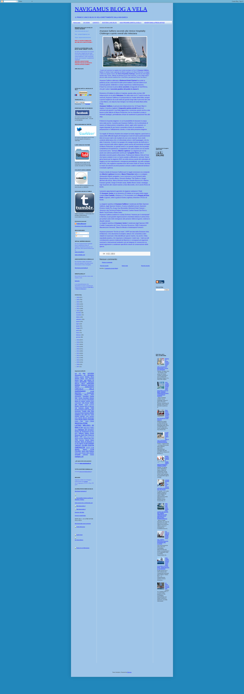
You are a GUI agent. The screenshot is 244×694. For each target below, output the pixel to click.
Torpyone (81, 440)
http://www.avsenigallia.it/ (81, 268)
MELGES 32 (88, 425)
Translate (87, 104)
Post (78, 233)
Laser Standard (90, 416)
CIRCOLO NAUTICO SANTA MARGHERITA (84, 386)
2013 (78, 353)
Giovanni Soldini (89, 413)
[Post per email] (103, 253)
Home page (76, 22)
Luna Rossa (89, 421)
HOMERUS (78, 414)
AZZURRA (91, 373)
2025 (78, 299)
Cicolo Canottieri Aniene (86, 398)
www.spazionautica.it (85, 463)
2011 (78, 357)
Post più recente (104, 265)
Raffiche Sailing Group (86, 433)
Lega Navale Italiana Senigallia (84, 419)
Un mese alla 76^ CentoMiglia (167, 585)
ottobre (78, 317)
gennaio (78, 337)
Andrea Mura (89, 377)
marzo (78, 332)
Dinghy (77, 406)
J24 (82, 414)
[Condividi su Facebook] (112, 254)
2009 (78, 362)
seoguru (86, 481)
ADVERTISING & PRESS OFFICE (154, 22)
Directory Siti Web (79, 512)
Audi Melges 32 (89, 380)
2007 (78, 366)
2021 (78, 308)
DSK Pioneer (85, 403)
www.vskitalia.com (80, 254)
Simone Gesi (87, 438)
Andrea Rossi (79, 378)
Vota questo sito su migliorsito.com (84, 503)
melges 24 (79, 457)
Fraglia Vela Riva (88, 411)
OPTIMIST (90, 430)
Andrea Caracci (79, 377)
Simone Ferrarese (79, 438)
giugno (78, 326)
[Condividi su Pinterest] (114, 254)
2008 (78, 364)
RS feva (91, 431)
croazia (92, 454)
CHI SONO (86, 22)
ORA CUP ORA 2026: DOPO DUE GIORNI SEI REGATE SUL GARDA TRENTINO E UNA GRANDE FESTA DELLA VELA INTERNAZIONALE (162, 511)
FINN (92, 408)
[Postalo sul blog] (109, 254)
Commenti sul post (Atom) (111, 268)
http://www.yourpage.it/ (80, 491)
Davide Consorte (89, 404)
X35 (78, 443)
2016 (78, 346)
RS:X (76, 433)
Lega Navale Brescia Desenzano (84, 418)
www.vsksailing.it (79, 252)
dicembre (78, 312)
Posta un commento (107, 262)
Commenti (80, 236)
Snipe (92, 438)
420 (76, 373)
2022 (78, 306)
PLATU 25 (78, 431)
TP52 (76, 440)
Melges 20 (82, 430)
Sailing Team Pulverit (88, 436)
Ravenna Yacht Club (81, 435)
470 (80, 373)
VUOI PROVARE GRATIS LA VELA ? (130, 22)
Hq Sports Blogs (79, 540)
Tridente (87, 440)
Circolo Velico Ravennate (81, 399)
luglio (77, 324)
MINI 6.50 (79, 428)
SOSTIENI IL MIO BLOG (109, 22)
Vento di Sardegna (86, 441)
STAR (80, 436)
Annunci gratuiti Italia (80, 515)
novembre (79, 315)
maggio (78, 328)
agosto (78, 321)
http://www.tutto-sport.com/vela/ (83, 523)
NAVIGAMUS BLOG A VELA (111, 9)
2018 (78, 342)
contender (85, 454)
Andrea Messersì (81, 223)
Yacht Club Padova (88, 451)
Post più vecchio (145, 265)
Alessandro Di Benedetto (84, 375)
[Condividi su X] (110, 254)
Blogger (129, 672)
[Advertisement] (161, 55)
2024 (78, 302)
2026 (78, 297)
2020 (78, 310)
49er (84, 373)
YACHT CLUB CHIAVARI (86, 443)
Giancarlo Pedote (79, 413)
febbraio (78, 335)
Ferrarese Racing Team (81, 409)
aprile (77, 330)
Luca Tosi (79, 421)
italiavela (77, 281)
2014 (78, 351)
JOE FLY (87, 414)
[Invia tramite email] (107, 254)
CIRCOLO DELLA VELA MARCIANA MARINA (84, 383)
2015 (78, 349)
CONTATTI (96, 22)
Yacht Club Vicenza (80, 453)
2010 (78, 360)
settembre (79, 319)
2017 (78, 344)
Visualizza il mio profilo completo (83, 226)
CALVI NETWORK (81, 382)
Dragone (82, 406)
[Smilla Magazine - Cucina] (80, 527)
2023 (78, 304)
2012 (78, 355)
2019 (78, 340)
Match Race (87, 427)
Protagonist (85, 431)
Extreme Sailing (84, 408)
